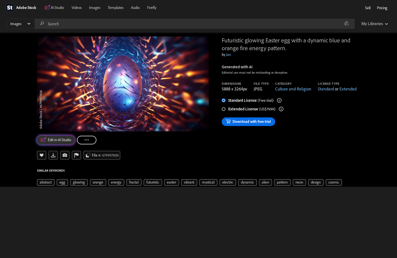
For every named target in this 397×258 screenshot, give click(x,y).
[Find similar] (346, 23)
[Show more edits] (86, 140)
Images (94, 7)
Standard (326, 88)
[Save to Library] (41, 155)
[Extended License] (281, 109)
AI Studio (57, 7)
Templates (115, 7)
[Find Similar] (64, 155)
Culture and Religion (293, 88)
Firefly (151, 7)
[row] (46, 182)
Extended (347, 88)
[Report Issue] (76, 155)
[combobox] (194, 24)
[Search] (42, 23)
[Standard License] (279, 100)
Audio (135, 7)
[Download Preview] (53, 155)
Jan (228, 54)
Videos (77, 7)
